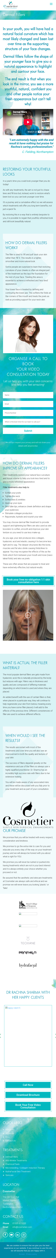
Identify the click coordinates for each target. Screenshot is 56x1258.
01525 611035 (19, 1223)
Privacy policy (31, 1254)
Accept (22, 1254)
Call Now (28, 1085)
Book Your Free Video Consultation (28, 1106)
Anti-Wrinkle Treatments (16, 1160)
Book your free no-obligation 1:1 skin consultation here (28, 581)
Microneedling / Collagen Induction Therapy (25, 1168)
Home (8, 1129)
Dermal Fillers (11, 1157)
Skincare (9, 1175)
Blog (7, 1137)
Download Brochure (28, 1094)
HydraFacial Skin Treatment (17, 1171)
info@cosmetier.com (22, 1227)
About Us (9, 1133)
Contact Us (10, 1140)
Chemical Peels (12, 1164)
